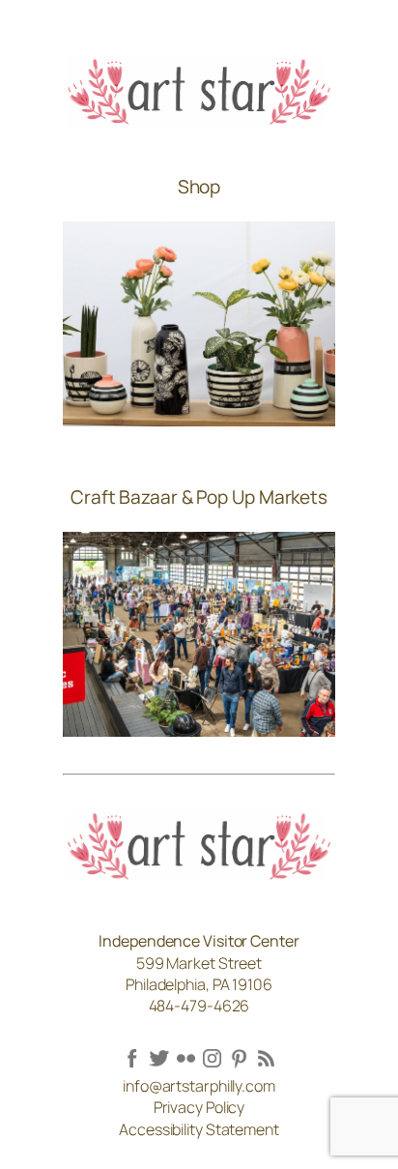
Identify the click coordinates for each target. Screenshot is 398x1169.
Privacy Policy (199, 1107)
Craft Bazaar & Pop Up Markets (199, 497)
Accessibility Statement (199, 1129)
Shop (199, 186)
